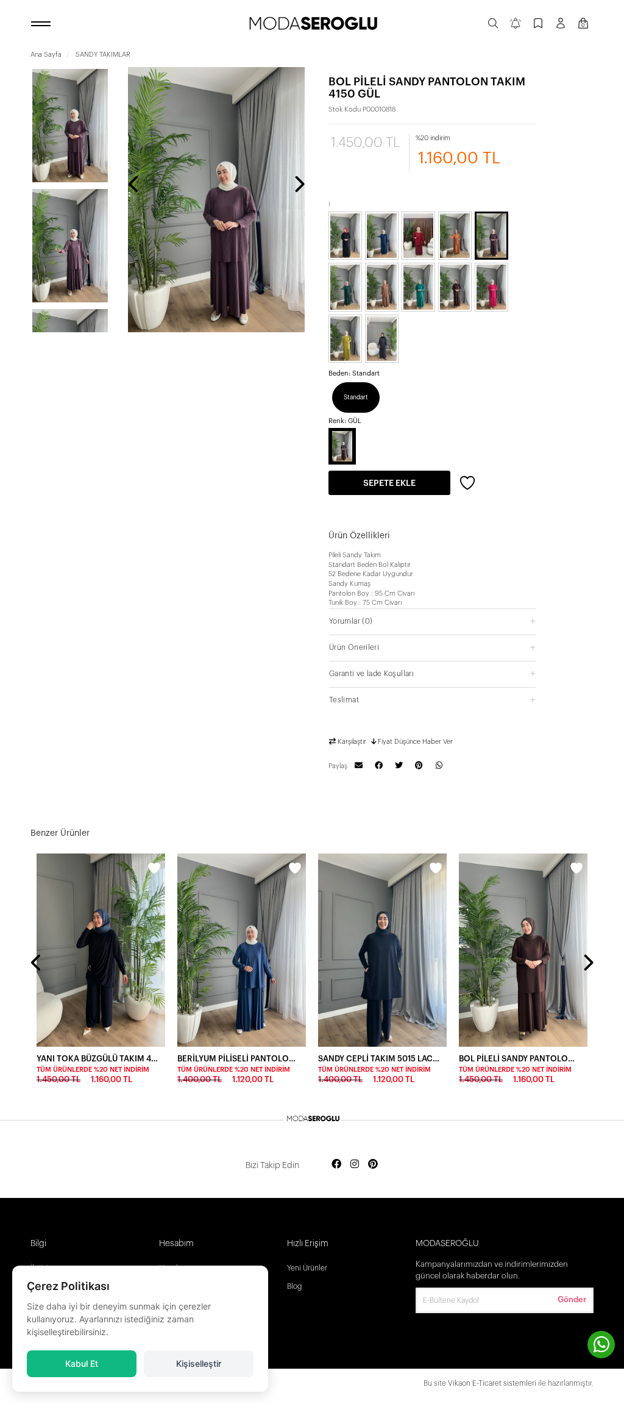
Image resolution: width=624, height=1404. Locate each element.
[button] (432, 621)
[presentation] (134, 185)
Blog (294, 1286)
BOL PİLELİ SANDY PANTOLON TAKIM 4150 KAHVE (519, 1059)
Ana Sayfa (46, 54)
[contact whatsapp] (601, 1344)
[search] (493, 24)
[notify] (515, 24)
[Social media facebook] (336, 1165)
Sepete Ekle (389, 483)
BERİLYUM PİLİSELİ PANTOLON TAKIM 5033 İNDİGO (238, 1059)
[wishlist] (154, 870)
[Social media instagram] (354, 1165)
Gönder (572, 1299)
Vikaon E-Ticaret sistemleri (492, 1383)
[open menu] (42, 24)
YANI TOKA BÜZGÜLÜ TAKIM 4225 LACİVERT (97, 1059)
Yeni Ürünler (307, 1268)
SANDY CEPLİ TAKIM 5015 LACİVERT (378, 1059)
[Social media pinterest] (373, 1165)
